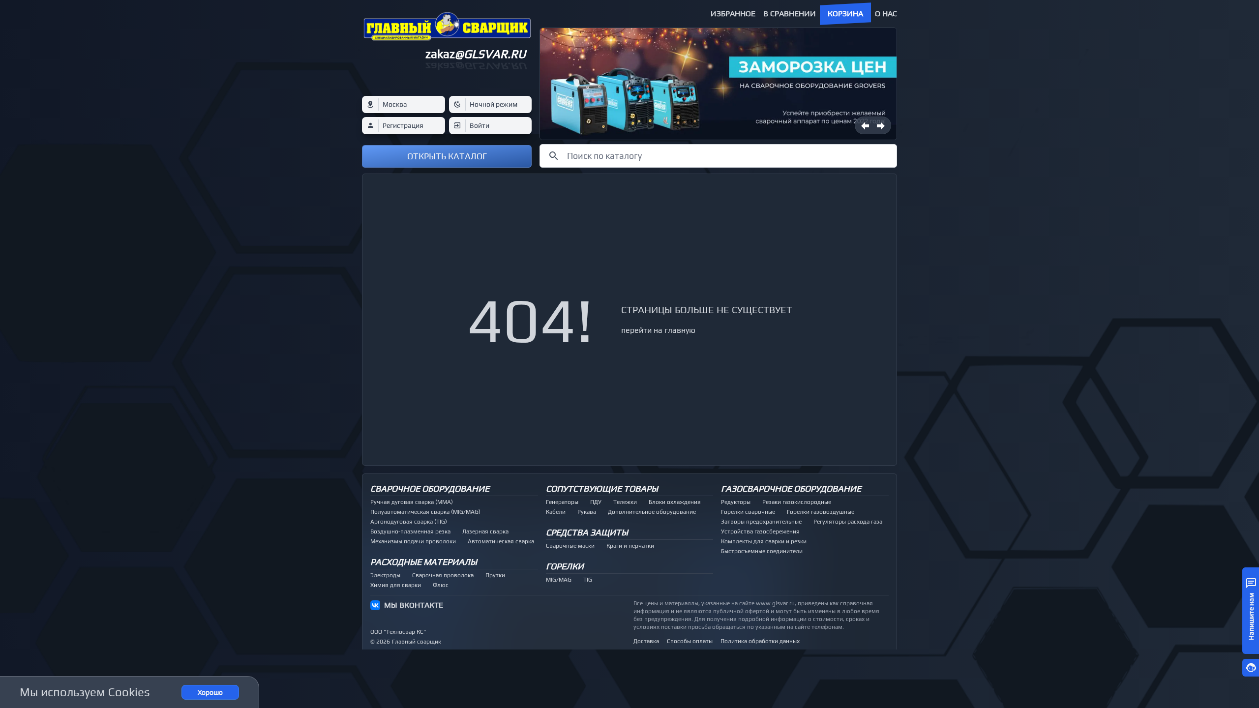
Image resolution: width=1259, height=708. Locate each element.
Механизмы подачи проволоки (413, 541)
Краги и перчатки (630, 545)
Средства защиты (587, 532)
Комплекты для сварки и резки (764, 541)
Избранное (733, 13)
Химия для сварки (395, 585)
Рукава (586, 511)
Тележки (625, 502)
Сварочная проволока (443, 575)
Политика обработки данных (760, 641)
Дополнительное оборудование (652, 511)
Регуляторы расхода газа (847, 521)
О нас (886, 13)
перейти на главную (658, 330)
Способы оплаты (690, 641)
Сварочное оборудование (429, 488)
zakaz (475, 53)
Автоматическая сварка (501, 541)
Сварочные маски (570, 545)
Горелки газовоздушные (820, 511)
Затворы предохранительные (761, 521)
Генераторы (562, 502)
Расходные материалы (423, 562)
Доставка (646, 641)
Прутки (495, 575)
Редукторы (735, 502)
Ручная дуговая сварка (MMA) (411, 502)
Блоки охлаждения (675, 502)
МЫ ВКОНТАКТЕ (413, 605)
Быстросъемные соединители (762, 551)
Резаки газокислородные (796, 502)
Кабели (556, 511)
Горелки (565, 566)
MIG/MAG (558, 579)
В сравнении (789, 13)
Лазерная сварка (485, 531)
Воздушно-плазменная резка (410, 531)
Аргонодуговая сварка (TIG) (408, 521)
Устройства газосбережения (760, 531)
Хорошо (210, 692)
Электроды (385, 575)
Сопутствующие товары (602, 488)
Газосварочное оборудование (791, 488)
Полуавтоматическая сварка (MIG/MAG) (425, 511)
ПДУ (595, 502)
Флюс (441, 585)
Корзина (845, 13)
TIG (587, 579)
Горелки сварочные (748, 511)
